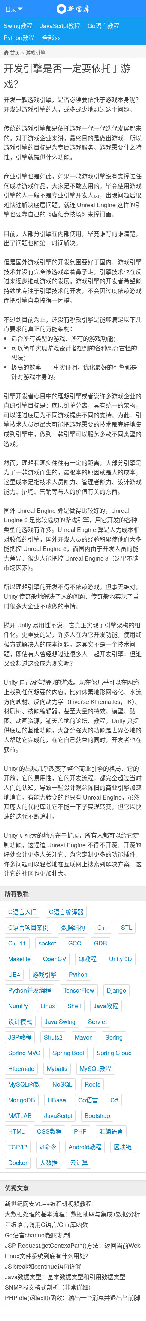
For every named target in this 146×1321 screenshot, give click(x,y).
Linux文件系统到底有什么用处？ (48, 1256)
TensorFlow (78, 990)
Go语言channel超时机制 (37, 1235)
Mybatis (57, 1068)
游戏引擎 (35, 52)
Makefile (19, 958)
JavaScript (58, 1115)
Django (116, 990)
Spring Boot (68, 1053)
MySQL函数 (24, 1084)
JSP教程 (19, 1037)
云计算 (79, 1162)
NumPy (18, 1005)
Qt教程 (88, 958)
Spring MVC (24, 1053)
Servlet (97, 1021)
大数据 (49, 1162)
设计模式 (20, 1021)
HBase (57, 1100)
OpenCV (54, 958)
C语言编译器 (66, 911)
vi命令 (48, 1147)
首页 (15, 52)
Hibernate (21, 1068)
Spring (114, 1037)
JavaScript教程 (60, 25)
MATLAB (20, 1115)
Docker (17, 1162)
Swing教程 (18, 25)
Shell (74, 1005)
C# (114, 1100)
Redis (92, 1084)
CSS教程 (49, 1131)
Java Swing (60, 1021)
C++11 (17, 943)
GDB (100, 943)
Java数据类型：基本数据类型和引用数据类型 (65, 1276)
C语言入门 (22, 911)
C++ (103, 927)
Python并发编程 (29, 990)
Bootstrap (97, 1115)
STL (126, 927)
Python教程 (19, 37)
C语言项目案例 (28, 927)
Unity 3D (120, 958)
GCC (75, 943)
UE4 (14, 974)
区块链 (123, 1147)
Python (78, 974)
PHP (80, 1131)
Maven (84, 1037)
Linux (47, 1005)
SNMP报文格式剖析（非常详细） (49, 1287)
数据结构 (73, 927)
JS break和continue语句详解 (43, 1266)
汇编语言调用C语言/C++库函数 (46, 1224)
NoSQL (62, 1084)
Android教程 (85, 1147)
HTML (16, 1131)
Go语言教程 (103, 25)
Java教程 (106, 1005)
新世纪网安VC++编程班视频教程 (48, 1203)
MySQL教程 (96, 1068)
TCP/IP (17, 1147)
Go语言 (88, 1100)
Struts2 (53, 1037)
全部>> (51, 37)
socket (47, 943)
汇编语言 (111, 1131)
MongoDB (21, 1100)
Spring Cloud (114, 1053)
